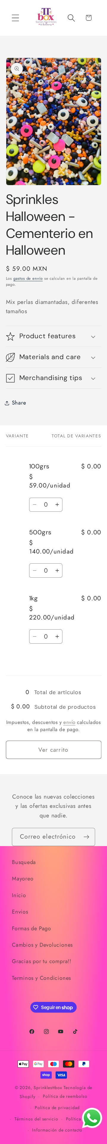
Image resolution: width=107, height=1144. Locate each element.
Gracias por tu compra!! (41, 961)
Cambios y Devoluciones (42, 945)
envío (69, 722)
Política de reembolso (65, 1096)
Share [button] (19, 403)
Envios (20, 912)
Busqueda (24, 862)
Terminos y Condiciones (41, 978)
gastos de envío (28, 278)
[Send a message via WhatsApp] (92, 1118)
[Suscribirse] (86, 837)
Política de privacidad (57, 1108)
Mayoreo (22, 878)
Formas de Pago (31, 928)
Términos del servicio (36, 1119)
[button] (15, 17)
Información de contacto (57, 1130)
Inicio (19, 895)
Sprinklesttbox (48, 1088)
